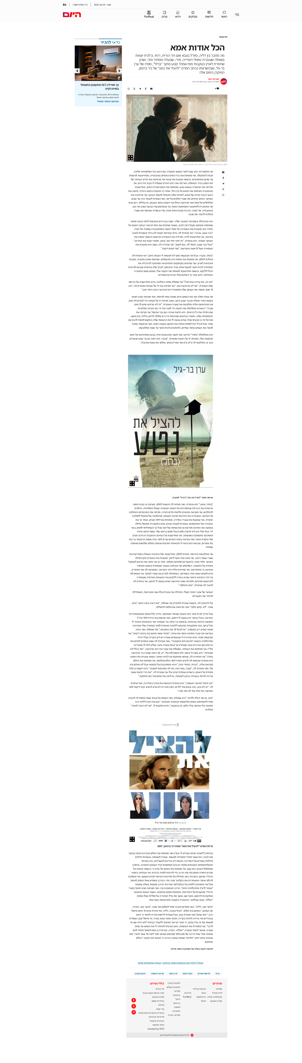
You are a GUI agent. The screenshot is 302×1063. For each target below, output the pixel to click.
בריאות (176, 1003)
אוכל (203, 993)
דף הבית (160, 989)
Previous (77, 70)
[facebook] (145, 88)
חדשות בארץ (174, 983)
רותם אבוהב (140, 974)
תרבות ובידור (199, 989)
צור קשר (160, 1009)
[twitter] (134, 88)
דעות (203, 1001)
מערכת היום (213, 79)
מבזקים (193, 16)
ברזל (217, 974)
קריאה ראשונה (157, 974)
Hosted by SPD (156, 1029)
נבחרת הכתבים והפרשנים (151, 1013)
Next (119, 70)
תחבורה (176, 1011)
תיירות (187, 993)
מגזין (164, 16)
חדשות (209, 16)
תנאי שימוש (158, 1025)
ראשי (224, 16)
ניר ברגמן (173, 974)
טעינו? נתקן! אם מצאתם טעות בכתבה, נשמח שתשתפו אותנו (170, 963)
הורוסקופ (201, 997)
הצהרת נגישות (157, 1021)
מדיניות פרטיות (156, 1017)
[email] (151, 88)
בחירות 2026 (158, 1001)
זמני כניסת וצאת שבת (153, 993)
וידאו (178, 16)
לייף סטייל (217, 993)
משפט (177, 1007)
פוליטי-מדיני (174, 1015)
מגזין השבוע (216, 1001)
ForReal (149, 16)
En (64, 4)
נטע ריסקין (187, 974)
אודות (161, 1005)
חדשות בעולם (173, 987)
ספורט (219, 989)
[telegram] (140, 88)
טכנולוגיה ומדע (214, 997)
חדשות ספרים (204, 974)
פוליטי (177, 991)
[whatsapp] (128, 88)
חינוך (177, 999)
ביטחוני (176, 995)
